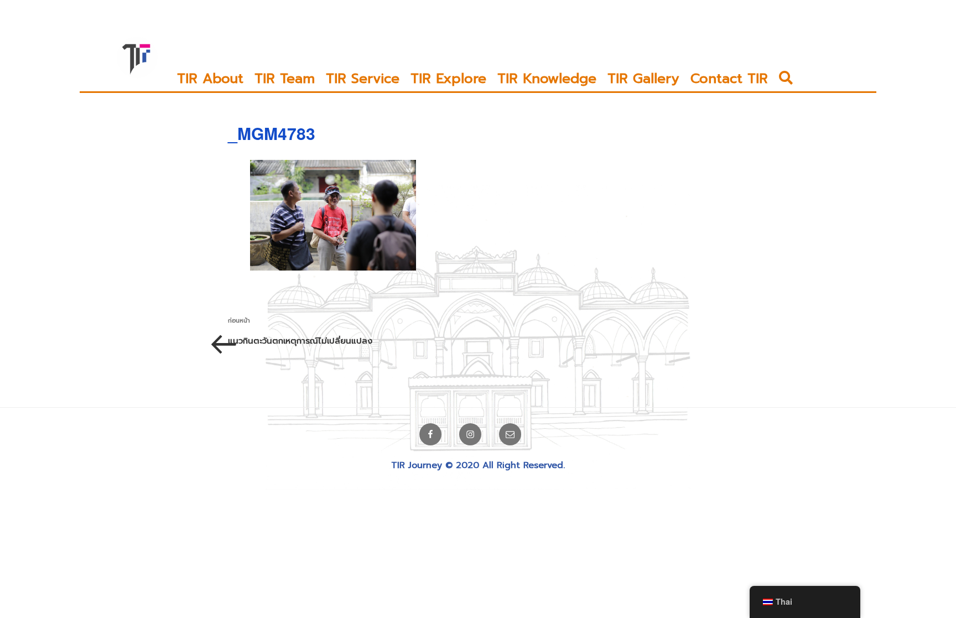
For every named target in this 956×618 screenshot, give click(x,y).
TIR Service (362, 78)
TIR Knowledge (546, 78)
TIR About (210, 78)
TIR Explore (448, 78)
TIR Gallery (643, 78)
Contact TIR (729, 78)
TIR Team (284, 78)
